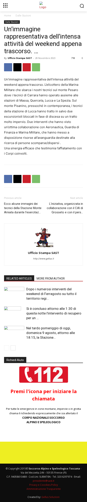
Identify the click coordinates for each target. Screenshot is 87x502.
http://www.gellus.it (43, 258)
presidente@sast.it (43, 480)
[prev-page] (6, 347)
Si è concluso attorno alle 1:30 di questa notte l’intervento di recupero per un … (53, 313)
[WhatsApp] (36, 67)
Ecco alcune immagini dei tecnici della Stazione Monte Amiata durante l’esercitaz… (22, 208)
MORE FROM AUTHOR (51, 278)
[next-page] (13, 347)
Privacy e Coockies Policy (43, 485)
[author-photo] (43, 247)
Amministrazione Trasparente (44, 489)
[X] (17, 67)
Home (7, 15)
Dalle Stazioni (23, 15)
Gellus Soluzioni (50, 497)
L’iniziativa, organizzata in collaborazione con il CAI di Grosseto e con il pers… (65, 208)
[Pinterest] (27, 67)
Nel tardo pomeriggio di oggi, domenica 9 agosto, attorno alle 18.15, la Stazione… (50, 332)
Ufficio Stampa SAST (20, 58)
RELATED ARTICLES (19, 278)
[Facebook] (8, 67)
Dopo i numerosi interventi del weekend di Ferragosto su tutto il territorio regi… (51, 293)
